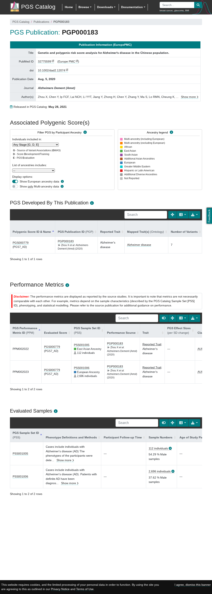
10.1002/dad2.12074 (51, 70)
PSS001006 (81, 368)
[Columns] (183, 215)
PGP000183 (66, 241)
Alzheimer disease (139, 244)
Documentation (132, 7)
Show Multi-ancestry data (39, 186)
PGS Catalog (20, 21)
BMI (187, 10)
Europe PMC (66, 61)
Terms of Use (85, 589)
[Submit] (198, 5)
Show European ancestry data (39, 181)
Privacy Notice (60, 589)
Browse (83, 7)
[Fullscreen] (172, 215)
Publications (41, 21)
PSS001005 (81, 345)
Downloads (105, 7)
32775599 (44, 61)
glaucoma (179, 10)
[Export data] (194, 215)
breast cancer (166, 10)
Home (69, 7)
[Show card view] (163, 318)
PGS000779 (21, 242)
